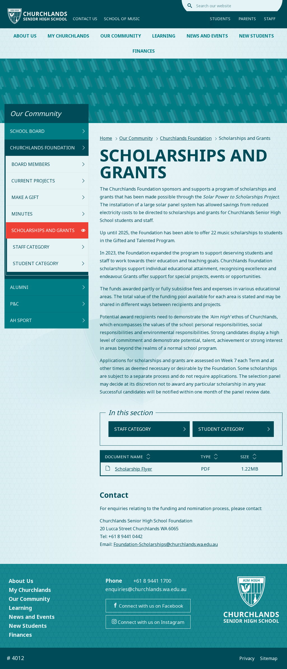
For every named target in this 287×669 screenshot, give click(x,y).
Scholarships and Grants (43, 230)
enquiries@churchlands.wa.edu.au (146, 589)
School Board (27, 131)
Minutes (22, 214)
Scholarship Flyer (133, 469)
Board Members (30, 164)
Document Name (124, 456)
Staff (270, 18)
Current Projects (33, 181)
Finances (144, 51)
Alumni (19, 287)
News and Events (207, 36)
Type (205, 456)
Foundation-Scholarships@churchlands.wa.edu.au (166, 544)
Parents (247, 18)
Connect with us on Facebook (150, 606)
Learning (163, 36)
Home (106, 138)
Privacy (246, 658)
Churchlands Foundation (186, 138)
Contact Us (85, 18)
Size (244, 456)
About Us (24, 36)
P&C (14, 304)
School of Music (122, 18)
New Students (256, 36)
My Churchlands (68, 36)
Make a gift (25, 197)
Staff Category (31, 247)
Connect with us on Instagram (150, 622)
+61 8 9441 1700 (152, 580)
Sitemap (268, 658)
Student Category (35, 263)
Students (220, 18)
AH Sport (21, 320)
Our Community (120, 36)
